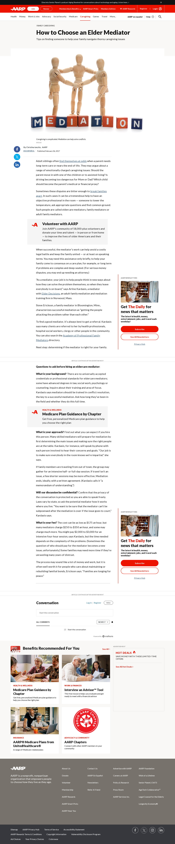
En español (28, 151)
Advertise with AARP (122, 768)
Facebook (17, 149)
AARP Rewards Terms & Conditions (26, 834)
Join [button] (33, 9)
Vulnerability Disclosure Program (85, 834)
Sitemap (14, 829)
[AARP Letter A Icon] (35, 414)
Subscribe (139, 329)
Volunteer (66, 782)
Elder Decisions (51, 293)
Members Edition (108, 9)
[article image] (150, 17)
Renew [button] (46, 9)
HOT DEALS (124, 652)
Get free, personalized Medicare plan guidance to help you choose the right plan (73, 420)
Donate (65, 775)
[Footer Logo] (31, 768)
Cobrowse (53, 839)
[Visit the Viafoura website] (107, 636)
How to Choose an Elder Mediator (83, 32)
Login (155, 9)
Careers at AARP (120, 775)
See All (105, 649)
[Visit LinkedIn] (161, 830)
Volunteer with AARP (60, 224)
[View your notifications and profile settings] (112, 622)
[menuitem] (14, 18)
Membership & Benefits (69, 9)
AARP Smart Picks (90, 9)
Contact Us (92, 768)
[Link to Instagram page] (152, 830)
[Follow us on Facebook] (135, 830)
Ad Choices (16, 839)
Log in (89, 603)
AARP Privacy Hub (31, 829)
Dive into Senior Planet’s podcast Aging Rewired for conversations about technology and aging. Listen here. (85, 2)
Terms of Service (51, 829)
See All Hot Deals (124, 666)
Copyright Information (56, 834)
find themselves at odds (73, 160)
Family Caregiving (46, 26)
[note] (87, 141)
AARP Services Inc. (121, 797)
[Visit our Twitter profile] (144, 830)
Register (143, 9)
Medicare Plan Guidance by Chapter (71, 414)
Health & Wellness (51, 410)
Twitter (17, 157)
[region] (74, 620)
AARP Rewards (68, 797)
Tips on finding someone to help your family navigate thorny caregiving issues (80, 39)
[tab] (43, 622)
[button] (160, 17)
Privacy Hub (139, 344)
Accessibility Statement (74, 829)
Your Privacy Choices (34, 839)
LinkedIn (17, 164)
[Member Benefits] (17, 649)
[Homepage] (18, 9)
